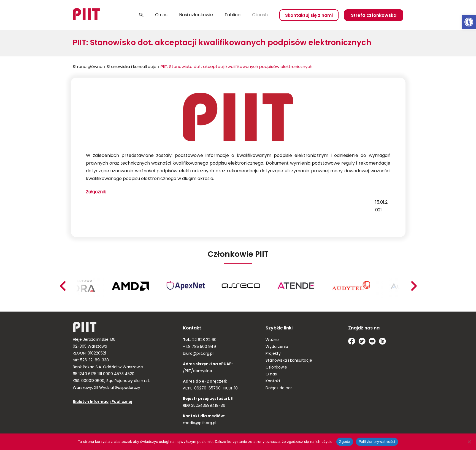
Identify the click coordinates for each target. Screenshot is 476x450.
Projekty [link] (273, 354)
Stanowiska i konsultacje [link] (131, 67)
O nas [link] (161, 15)
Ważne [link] (272, 340)
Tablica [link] (232, 15)
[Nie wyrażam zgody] (469, 441)
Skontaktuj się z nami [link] (309, 15)
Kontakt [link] (273, 381)
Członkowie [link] (276, 367)
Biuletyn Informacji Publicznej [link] (102, 402)
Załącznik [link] (96, 192)
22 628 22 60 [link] (204, 340)
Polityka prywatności (377, 441)
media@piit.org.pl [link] (199, 423)
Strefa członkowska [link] (373, 15)
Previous (413, 286)
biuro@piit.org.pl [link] (198, 354)
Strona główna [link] (87, 67)
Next (62, 286)
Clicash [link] (260, 15)
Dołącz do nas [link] (279, 388)
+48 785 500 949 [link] (199, 347)
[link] (469, 22)
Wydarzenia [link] (277, 347)
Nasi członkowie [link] (196, 15)
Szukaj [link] (141, 15)
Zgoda (344, 441)
